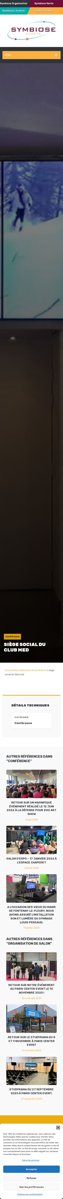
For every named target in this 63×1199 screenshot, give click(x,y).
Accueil (8, 670)
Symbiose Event (43, 10)
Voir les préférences (31, 1187)
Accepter (31, 1169)
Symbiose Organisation (13, 3)
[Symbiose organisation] (31, 30)
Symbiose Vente (43, 3)
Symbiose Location (13, 10)
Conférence (40, 670)
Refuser (32, 1178)
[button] (58, 1127)
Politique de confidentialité (29, 1194)
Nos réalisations (23, 670)
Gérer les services (30, 1160)
